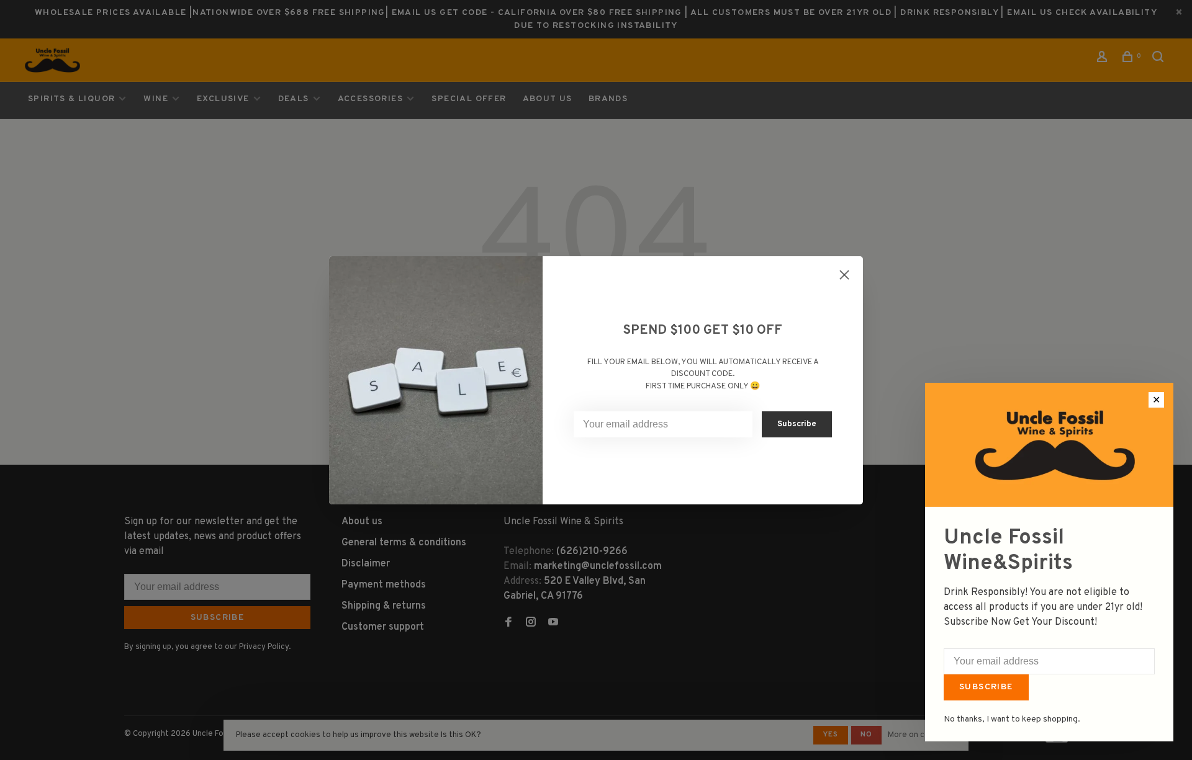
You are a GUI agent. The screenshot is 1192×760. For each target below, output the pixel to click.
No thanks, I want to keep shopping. (1012, 719)
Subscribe (986, 687)
